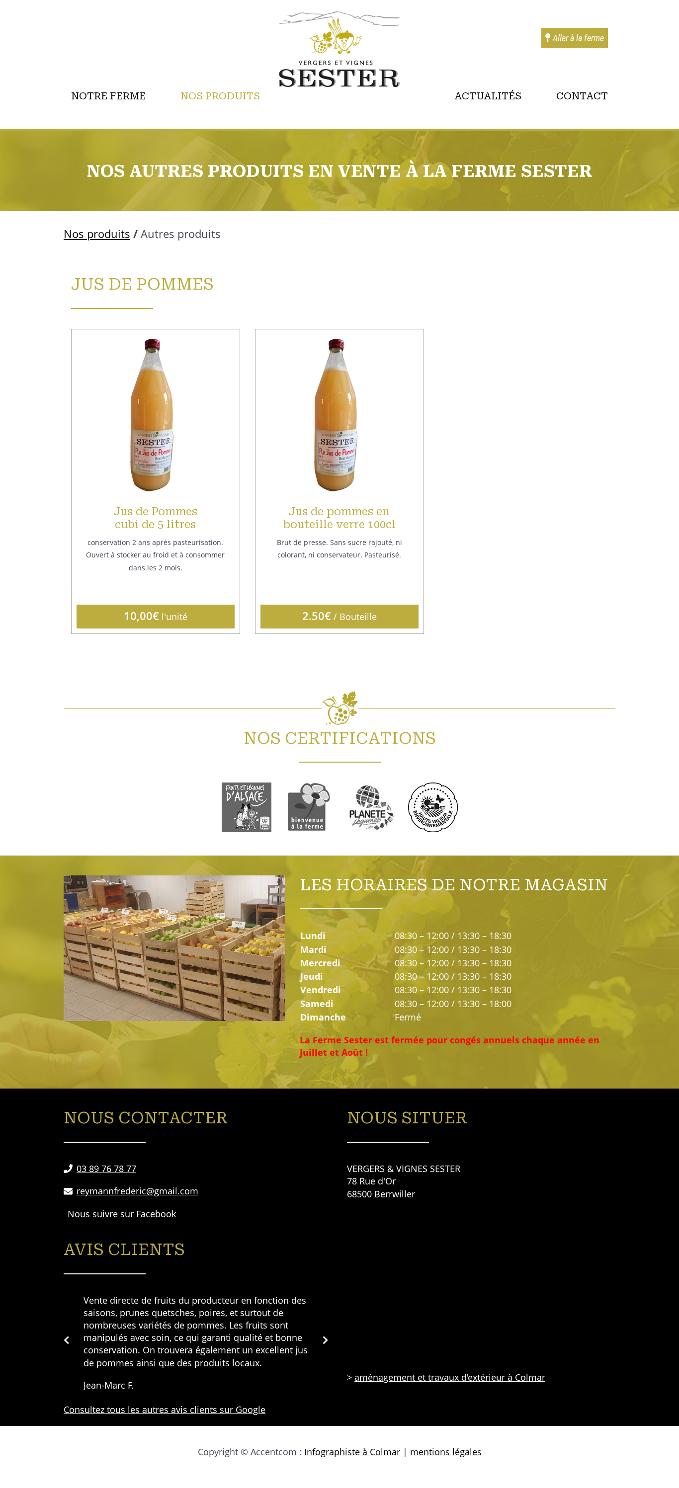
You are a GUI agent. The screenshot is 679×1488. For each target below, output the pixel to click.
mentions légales (446, 1452)
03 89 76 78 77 (106, 1169)
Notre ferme (108, 96)
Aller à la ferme (577, 38)
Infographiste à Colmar (352, 1452)
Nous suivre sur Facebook (122, 1214)
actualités (487, 96)
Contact (582, 96)
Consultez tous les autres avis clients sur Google (164, 1409)
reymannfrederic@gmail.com (137, 1191)
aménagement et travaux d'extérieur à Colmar (449, 1377)
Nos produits (220, 96)
